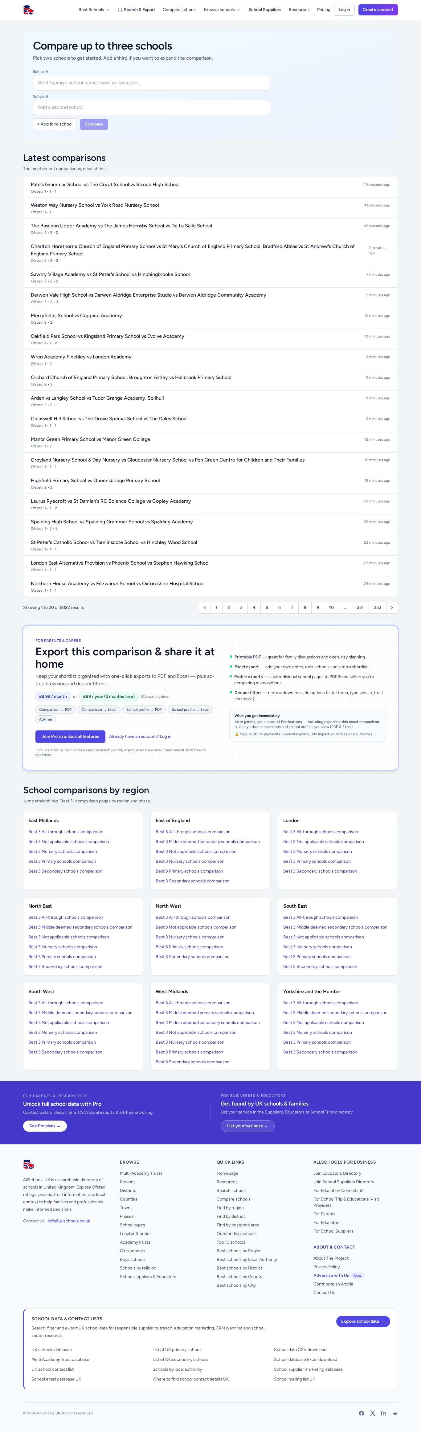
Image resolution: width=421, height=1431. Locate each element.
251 (360, 607)
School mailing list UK (294, 1379)
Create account (378, 9)
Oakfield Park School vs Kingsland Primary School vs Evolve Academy (107, 336)
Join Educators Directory (337, 1173)
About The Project (331, 1258)
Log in (344, 9)
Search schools (232, 1190)
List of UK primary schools (177, 1349)
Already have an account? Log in (140, 736)
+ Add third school (54, 124)
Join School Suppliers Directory (343, 1182)
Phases (127, 1216)
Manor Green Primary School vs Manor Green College (90, 439)
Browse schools (219, 9)
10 (331, 607)
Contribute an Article (333, 1284)
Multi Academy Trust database (60, 1359)
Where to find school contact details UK (191, 1379)
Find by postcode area (238, 1225)
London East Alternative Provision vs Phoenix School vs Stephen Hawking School (120, 563)
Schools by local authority (177, 1369)
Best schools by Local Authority (247, 1259)
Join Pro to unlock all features (70, 736)
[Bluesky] (395, 1413)
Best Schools (91, 9)
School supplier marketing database (308, 1369)
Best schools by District (239, 1268)
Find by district (231, 1216)
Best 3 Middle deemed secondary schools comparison (208, 841)
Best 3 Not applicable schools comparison (68, 841)
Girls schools (132, 1250)
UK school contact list (52, 1369)
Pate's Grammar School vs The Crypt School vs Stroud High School (105, 184)
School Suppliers (264, 9)
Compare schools (180, 9)
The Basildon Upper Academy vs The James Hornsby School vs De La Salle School (121, 226)
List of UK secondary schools (180, 1359)
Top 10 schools (231, 1242)
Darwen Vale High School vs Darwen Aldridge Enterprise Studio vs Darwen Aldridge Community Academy (148, 295)
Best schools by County (239, 1276)
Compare (94, 124)
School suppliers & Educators (148, 1276)
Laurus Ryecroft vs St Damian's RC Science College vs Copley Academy (111, 501)
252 (377, 607)
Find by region (230, 1207)
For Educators (327, 1222)
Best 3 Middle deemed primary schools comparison (205, 1012)
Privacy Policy (326, 1266)
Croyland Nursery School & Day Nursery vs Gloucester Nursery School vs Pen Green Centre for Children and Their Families (168, 460)
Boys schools (132, 1259)
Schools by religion (138, 1268)
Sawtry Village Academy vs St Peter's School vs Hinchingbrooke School (110, 274)
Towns (126, 1207)
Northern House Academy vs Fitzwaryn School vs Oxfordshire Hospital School (118, 583)
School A (40, 72)
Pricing (323, 9)
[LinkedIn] (384, 1413)
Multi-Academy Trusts (141, 1173)
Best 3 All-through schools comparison (65, 831)
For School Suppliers (333, 1231)
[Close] (100, 1397)
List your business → (247, 1126)
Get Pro (21, 1422)
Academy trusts (135, 1242)
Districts (128, 1190)
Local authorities (136, 1233)
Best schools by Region (239, 1250)
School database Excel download (305, 1359)
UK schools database (51, 1349)
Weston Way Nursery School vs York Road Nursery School (95, 205)
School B (40, 96)
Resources (299, 9)
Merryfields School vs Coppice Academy (76, 315)
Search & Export (139, 9)
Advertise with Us (337, 1275)
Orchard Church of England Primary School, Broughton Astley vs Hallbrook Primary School (131, 377)
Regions (128, 1182)
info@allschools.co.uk (69, 1221)
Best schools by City (236, 1285)
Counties (128, 1199)
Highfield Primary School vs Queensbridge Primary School (95, 480)
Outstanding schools (237, 1233)
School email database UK (56, 1379)
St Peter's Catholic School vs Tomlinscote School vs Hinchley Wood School (114, 542)
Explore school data (363, 1321)
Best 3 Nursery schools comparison (62, 851)
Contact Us (324, 1292)
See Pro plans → (45, 1126)
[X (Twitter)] (373, 1413)
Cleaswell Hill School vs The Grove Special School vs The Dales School (109, 419)
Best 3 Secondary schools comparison (65, 871)
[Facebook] (361, 1413)
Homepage (227, 1173)
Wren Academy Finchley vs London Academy (81, 357)
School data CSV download (300, 1349)
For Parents (324, 1214)
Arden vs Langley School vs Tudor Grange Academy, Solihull (97, 398)
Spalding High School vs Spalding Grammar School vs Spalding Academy (112, 522)
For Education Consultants (339, 1190)
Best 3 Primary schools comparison (62, 861)
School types (132, 1225)
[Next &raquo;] (392, 608)
